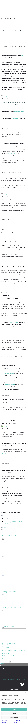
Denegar (14, 713)
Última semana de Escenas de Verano (13, 555)
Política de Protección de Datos (10, 679)
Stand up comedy (6, 523)
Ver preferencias (14, 717)
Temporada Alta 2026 (8, 574)
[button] (26, 692)
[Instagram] (14, 684)
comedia (5, 522)
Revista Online (14, 689)
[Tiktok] (18, 684)
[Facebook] (6, 684)
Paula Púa (22, 522)
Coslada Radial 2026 (8, 626)
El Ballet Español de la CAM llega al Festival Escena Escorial (12, 644)
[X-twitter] (10, 684)
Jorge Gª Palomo (13, 522)
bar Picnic (4, 453)
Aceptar (14, 709)
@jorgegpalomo (19, 111)
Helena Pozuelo (12, 153)
